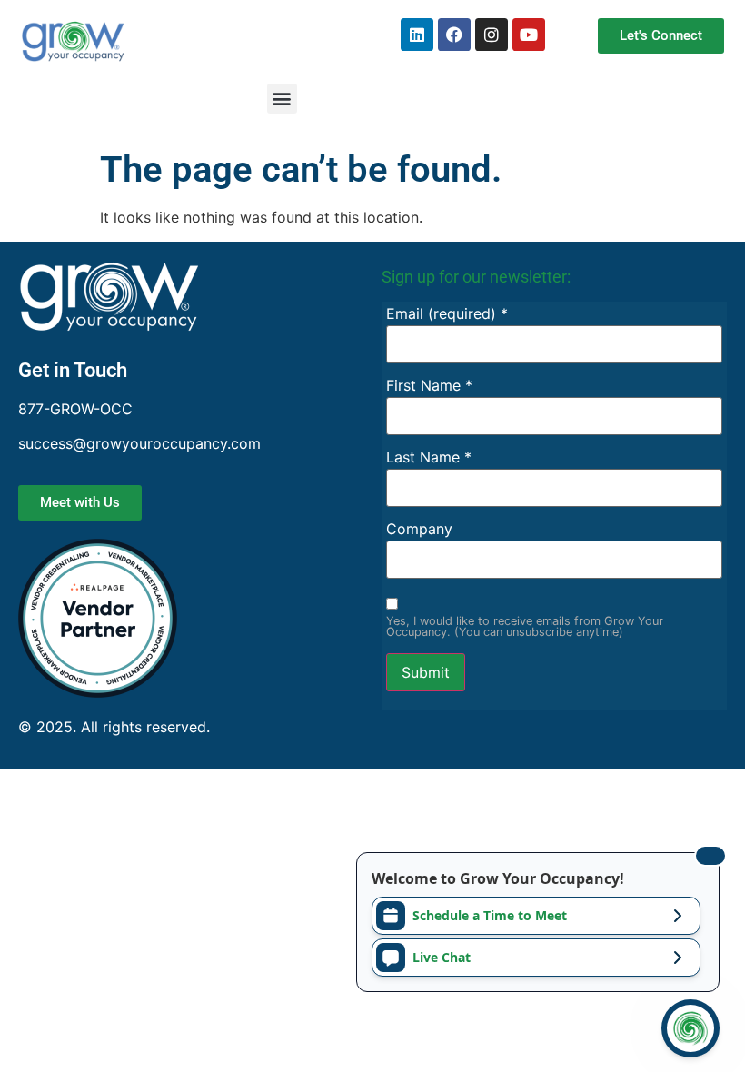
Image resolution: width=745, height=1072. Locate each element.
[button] (282, 99)
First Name (429, 385)
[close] (710, 856)
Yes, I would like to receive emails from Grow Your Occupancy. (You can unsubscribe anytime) (524, 628)
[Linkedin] (417, 34)
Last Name (429, 457)
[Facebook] (454, 34)
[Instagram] (491, 34)
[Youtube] (528, 34)
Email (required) (447, 313)
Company (419, 528)
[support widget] (690, 1028)
